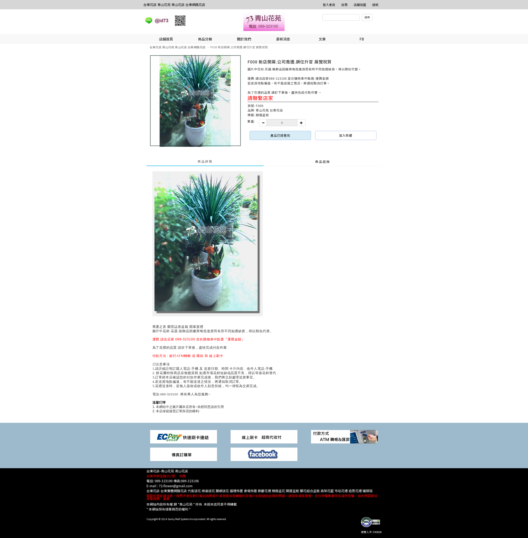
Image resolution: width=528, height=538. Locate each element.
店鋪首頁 (166, 38)
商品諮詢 (322, 161)
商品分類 (205, 38)
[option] (195, 101)
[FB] (264, 454)
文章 (322, 38)
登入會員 (329, 4)
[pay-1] (183, 436)
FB (361, 38)
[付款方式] (264, 436)
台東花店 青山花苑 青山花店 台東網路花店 (174, 4)
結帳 (375, 4)
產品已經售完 (280, 135)
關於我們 (244, 38)
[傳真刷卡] (183, 454)
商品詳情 (205, 161)
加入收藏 (345, 135)
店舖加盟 (360, 4)
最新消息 (283, 38)
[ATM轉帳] (344, 436)
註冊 (344, 4)
